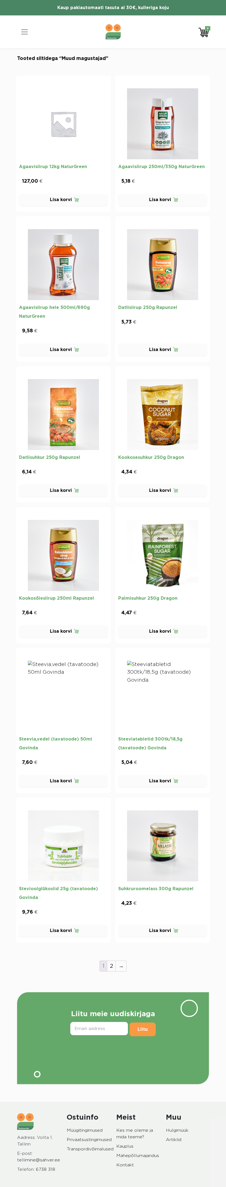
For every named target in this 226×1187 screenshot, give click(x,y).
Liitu (143, 1029)
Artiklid (173, 1139)
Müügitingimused (85, 1130)
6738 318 (45, 1169)
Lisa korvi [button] (61, 200)
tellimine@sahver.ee (38, 1160)
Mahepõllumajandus (137, 1155)
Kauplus (124, 1146)
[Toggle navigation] (24, 32)
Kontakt (125, 1165)
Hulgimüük (177, 1130)
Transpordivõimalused (90, 1149)
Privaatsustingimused (89, 1139)
